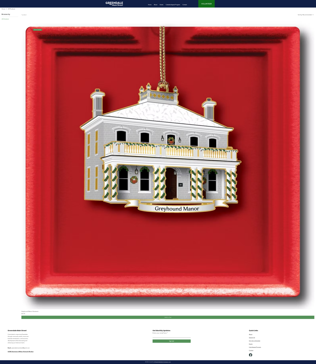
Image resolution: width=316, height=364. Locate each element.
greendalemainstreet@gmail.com (21, 348)
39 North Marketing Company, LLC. (162, 362)
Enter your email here (160, 333)
